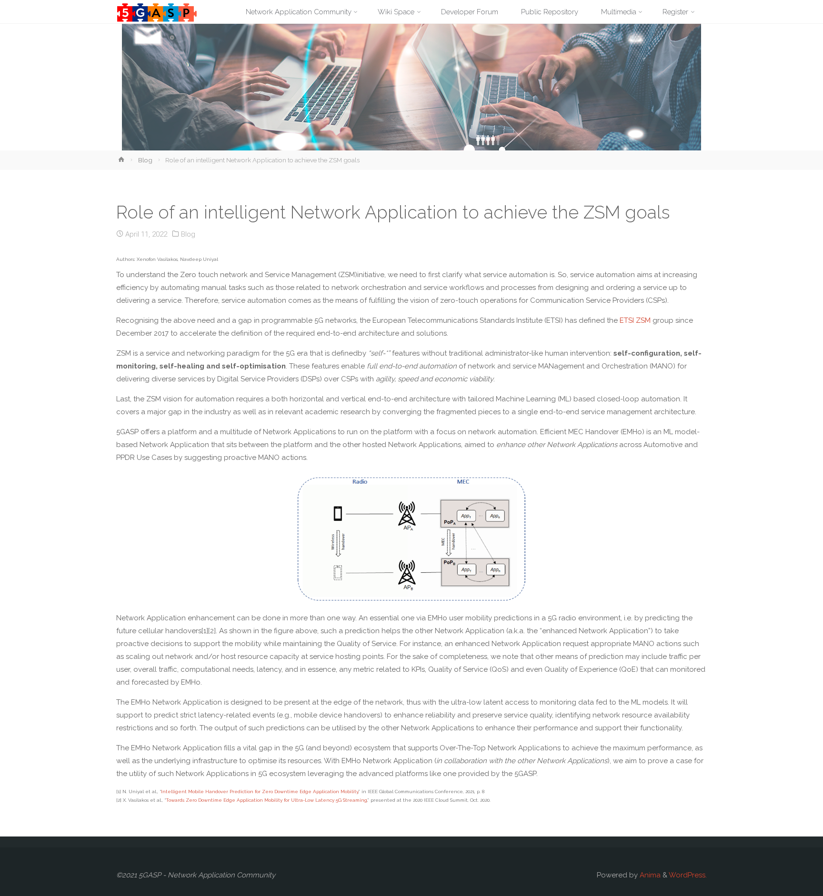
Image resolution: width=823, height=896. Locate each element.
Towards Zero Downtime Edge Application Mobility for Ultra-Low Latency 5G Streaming (266, 800)
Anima (649, 875)
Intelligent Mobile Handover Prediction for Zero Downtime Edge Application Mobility (259, 791)
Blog (145, 160)
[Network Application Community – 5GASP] (157, 12)
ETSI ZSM (635, 320)
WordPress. (688, 875)
